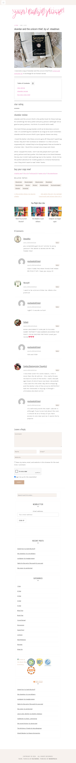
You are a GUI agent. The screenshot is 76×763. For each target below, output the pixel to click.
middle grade (44, 185)
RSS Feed (39, 681)
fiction (35, 185)
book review (39, 182)
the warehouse (52, 173)
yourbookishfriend (33, 261)
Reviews (19, 644)
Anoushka (26, 238)
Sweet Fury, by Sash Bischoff (26, 548)
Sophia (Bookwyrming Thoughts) (35, 366)
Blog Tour (20, 610)
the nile (26, 173)
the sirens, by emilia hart (24, 568)
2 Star (19, 591)
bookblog (49, 182)
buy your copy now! (23, 95)
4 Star (16, 25)
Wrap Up (20, 649)
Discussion (20, 625)
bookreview (19, 185)
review (18, 188)
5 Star (19, 605)
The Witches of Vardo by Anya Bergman (29, 728)
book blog (19, 182)
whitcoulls (33, 173)
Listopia (19, 635)
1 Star (19, 586)
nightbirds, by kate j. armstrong (27, 718)
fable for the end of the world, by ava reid (30, 563)
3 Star (19, 596)
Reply (57, 242)
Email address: (38, 511)
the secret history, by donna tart (27, 723)
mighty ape (18, 173)
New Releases (21, 639)
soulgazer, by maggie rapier (26, 558)
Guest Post (20, 630)
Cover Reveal (21, 620)
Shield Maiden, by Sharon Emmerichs (28, 733)
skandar (26, 188)
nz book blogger (56, 185)
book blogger (28, 182)
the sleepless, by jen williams (26, 553)
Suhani (25, 322)
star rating (21, 88)
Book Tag (20, 615)
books (28, 185)
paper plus (42, 173)
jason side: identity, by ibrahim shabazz (29, 714)
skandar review (22, 91)
